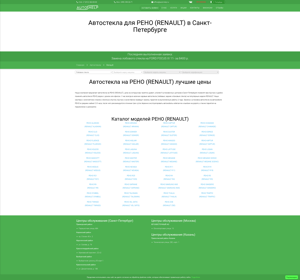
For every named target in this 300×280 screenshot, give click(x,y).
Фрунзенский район (84, 240)
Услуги (173, 8)
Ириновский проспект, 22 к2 (90, 253)
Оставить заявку (150, 8)
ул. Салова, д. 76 (85, 245)
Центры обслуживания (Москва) (173, 220)
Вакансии (207, 8)
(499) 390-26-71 (127, 2)
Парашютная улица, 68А (88, 228)
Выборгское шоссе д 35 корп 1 (91, 261)
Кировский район (83, 232)
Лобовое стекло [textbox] (82, 72)
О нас (164, 8)
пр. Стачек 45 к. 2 (86, 236)
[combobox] (93, 72)
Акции (183, 8)
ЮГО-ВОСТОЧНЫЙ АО (160, 224)
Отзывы (219, 8)
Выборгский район (84, 257)
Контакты (194, 8)
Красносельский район (86, 265)
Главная (80, 65)
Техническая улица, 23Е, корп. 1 (166, 242)
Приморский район (84, 224)
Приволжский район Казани (163, 238)
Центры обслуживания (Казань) (173, 234)
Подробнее (195, 277)
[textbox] (128, 72)
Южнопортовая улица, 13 (164, 228)
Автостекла (95, 65)
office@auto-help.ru (161, 2)
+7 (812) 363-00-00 (90, 2)
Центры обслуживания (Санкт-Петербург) (104, 220)
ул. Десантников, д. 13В (88, 269)
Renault (109, 65)
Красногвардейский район (87, 249)
